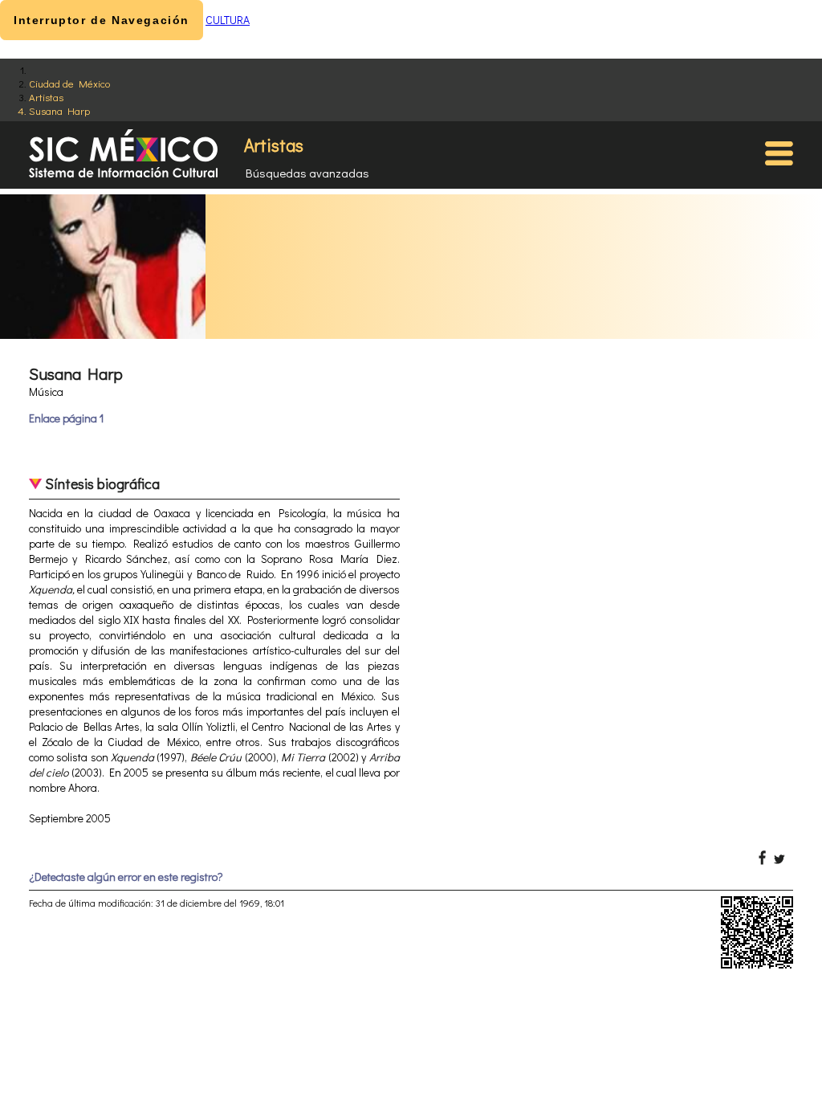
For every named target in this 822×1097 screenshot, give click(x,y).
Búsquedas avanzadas (307, 173)
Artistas (46, 97)
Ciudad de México (69, 83)
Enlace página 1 (66, 418)
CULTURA (228, 19)
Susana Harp (59, 110)
